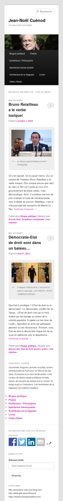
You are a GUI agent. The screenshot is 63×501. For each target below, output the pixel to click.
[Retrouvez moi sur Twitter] (22, 442)
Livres (42, 74)
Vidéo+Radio (15, 81)
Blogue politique (17, 53)
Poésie (33, 53)
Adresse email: (16, 460)
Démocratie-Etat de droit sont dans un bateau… (25, 242)
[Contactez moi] (40, 442)
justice (37, 348)
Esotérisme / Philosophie (21, 60)
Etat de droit (15, 219)
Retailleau (27, 219)
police (45, 348)
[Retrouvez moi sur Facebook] (13, 442)
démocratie (14, 348)
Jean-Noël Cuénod (27, 20)
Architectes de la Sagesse (21, 74)
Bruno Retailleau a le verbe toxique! (23, 110)
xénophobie (38, 219)
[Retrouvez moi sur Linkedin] (31, 442)
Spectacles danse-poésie (21, 67)
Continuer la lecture (25, 209)
